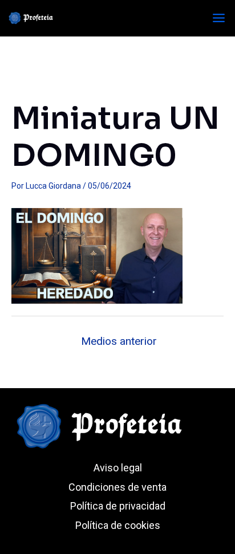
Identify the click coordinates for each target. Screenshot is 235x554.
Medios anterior (119, 341)
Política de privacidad (117, 506)
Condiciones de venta (117, 487)
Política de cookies (117, 525)
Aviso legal (118, 468)
